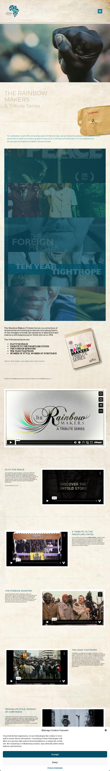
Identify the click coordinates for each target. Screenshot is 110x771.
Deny (55, 762)
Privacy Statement (55, 768)
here (49, 378)
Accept (55, 754)
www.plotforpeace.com (11, 485)
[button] (105, 730)
